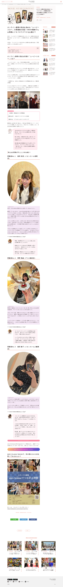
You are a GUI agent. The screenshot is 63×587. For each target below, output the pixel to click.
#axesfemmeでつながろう (43, 17)
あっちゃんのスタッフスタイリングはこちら (23, 440)
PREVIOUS (20, 530)
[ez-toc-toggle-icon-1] (37, 48)
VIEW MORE (53, 55)
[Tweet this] (24, 519)
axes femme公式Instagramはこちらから (23, 449)
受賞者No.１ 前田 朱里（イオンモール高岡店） (14, 50)
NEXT (27, 530)
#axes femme (38, 17)
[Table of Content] (38, 48)
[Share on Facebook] (33, 519)
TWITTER (10, 581)
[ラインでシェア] (14, 519)
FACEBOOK (16, 581)
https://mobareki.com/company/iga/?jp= (17, 508)
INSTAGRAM (21, 581)
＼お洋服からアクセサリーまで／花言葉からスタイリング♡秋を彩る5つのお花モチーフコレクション (52, 32)
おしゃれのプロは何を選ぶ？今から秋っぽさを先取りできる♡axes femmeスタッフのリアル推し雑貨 (52, 41)
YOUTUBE (28, 581)
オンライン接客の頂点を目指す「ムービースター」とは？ (15, 49)
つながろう (5, 4)
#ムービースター (48, 17)
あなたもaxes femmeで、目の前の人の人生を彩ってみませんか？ (16, 52)
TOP (2, 4)
